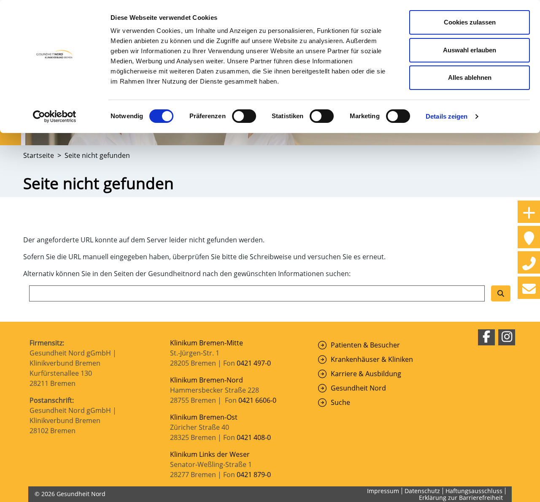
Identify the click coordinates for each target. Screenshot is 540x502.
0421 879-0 (254, 474)
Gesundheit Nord (358, 388)
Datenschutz (422, 491)
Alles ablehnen (469, 77)
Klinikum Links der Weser (210, 454)
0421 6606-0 (257, 400)
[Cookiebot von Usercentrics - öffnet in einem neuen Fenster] (55, 116)
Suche (340, 402)
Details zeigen (446, 116)
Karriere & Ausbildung (366, 373)
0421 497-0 (255, 363)
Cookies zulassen (470, 22)
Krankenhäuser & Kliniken (372, 359)
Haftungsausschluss (474, 491)
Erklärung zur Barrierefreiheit (461, 498)
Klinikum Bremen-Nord (206, 380)
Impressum (383, 491)
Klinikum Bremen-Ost (204, 417)
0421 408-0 (254, 437)
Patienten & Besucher (365, 345)
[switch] (244, 116)
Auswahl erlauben (469, 50)
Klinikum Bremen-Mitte (206, 342)
